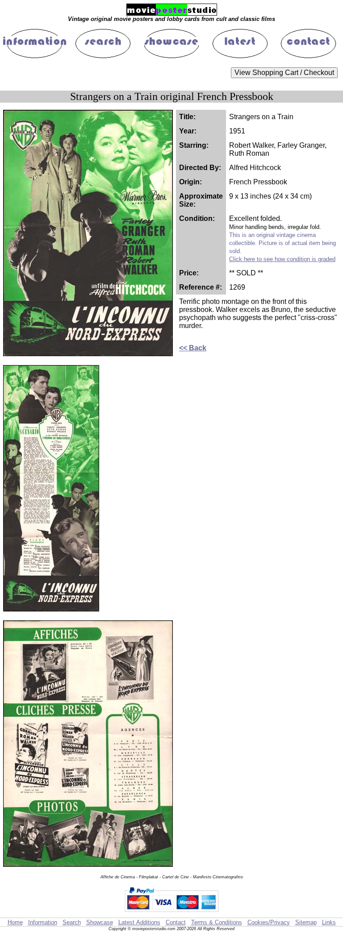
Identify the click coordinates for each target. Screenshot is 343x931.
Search (72, 922)
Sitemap (306, 922)
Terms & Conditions (216, 922)
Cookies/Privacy (268, 922)
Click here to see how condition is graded (282, 259)
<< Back (192, 348)
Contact (176, 922)
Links (329, 922)
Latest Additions (139, 922)
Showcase (99, 922)
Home (15, 922)
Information (42, 922)
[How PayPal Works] (171, 913)
